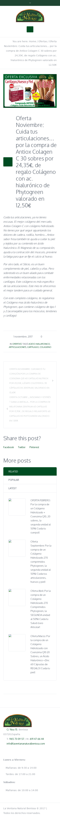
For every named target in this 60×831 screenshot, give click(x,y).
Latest (12, 488)
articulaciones (17, 347)
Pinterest (34, 447)
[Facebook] (55, 807)
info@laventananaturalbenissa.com (26, 743)
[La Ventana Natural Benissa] (30, 15)
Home (32, 41)
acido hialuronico (39, 343)
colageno (45, 347)
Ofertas (42, 41)
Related (13, 471)
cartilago (33, 347)
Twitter (22, 447)
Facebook (8, 447)
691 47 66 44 (37, 738)
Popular (13, 479)
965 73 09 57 (16, 738)
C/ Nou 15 (12, 729)
